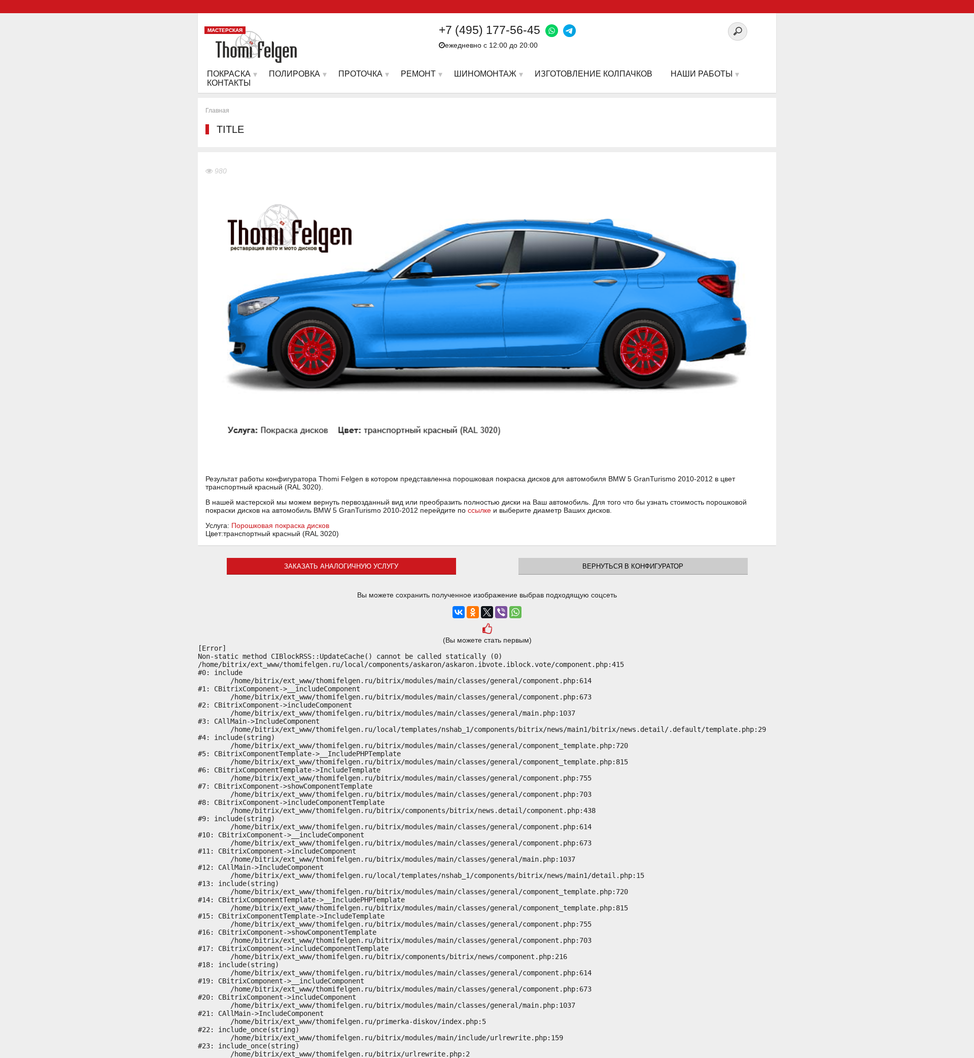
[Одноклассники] (473, 612)
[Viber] (501, 612)
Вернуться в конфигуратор (632, 566)
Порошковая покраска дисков (280, 525)
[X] (487, 612)
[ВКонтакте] (459, 612)
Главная (217, 110)
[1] (487, 630)
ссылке (479, 510)
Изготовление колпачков (593, 73)
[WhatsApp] (515, 612)
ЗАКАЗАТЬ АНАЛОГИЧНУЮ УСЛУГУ (341, 566)
